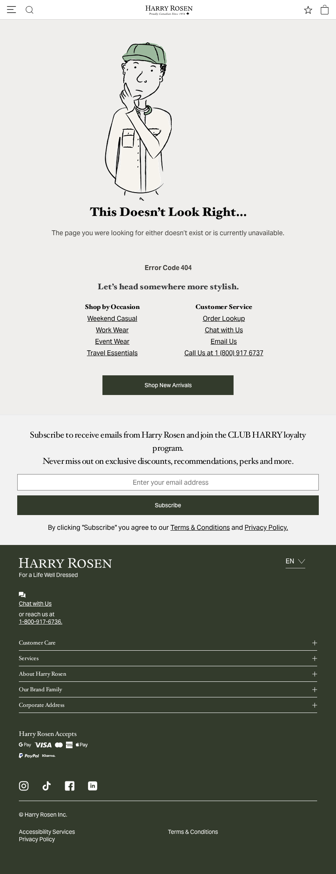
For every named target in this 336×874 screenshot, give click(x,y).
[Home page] (168, 10)
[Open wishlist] (308, 10)
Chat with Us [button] (224, 330)
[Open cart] (324, 10)
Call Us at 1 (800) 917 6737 (223, 353)
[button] (11, 9)
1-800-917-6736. (40, 621)
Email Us (224, 341)
